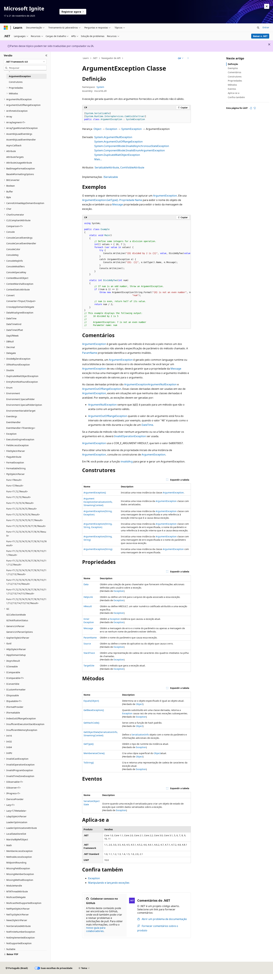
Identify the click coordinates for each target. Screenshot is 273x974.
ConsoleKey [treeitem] (12, 254)
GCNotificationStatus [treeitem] (17, 620)
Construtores (235, 76)
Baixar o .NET (260, 36)
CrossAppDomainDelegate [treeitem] (20, 306)
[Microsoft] (6, 28)
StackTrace (89, 652)
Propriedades (235, 80)
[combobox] (25, 61)
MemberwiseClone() (94, 753)
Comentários (234, 72)
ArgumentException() (95, 492)
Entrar (266, 27)
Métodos (232, 84)
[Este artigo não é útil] (255, 108)
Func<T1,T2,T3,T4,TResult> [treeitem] (20, 502)
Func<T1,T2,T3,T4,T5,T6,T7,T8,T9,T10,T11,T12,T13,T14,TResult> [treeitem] (26, 581)
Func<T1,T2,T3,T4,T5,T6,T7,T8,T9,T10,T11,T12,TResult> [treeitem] (26, 562)
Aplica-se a (233, 92)
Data (86, 584)
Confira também (236, 97)
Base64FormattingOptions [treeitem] (20, 174)
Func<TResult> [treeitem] (14, 479)
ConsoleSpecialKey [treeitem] (16, 272)
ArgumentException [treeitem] (20, 76)
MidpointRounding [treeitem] (16, 862)
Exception (111, 129)
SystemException (131, 129)
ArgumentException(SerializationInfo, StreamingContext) (98, 502)
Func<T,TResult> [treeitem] (14, 485)
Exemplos (233, 68)
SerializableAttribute (107, 167)
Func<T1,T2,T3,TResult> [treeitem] (18, 497)
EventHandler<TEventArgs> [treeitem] (20, 427)
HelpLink (88, 596)
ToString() (89, 762)
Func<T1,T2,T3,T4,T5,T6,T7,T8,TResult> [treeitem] (26, 526)
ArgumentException (165, 195)
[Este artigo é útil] (251, 108)
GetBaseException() (94, 710)
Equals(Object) (91, 700)
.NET (95, 58)
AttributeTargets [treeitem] (15, 156)
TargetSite (89, 665)
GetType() (89, 743)
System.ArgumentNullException (113, 137)
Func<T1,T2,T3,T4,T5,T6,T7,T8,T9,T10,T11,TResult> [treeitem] (26, 552)
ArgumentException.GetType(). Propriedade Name (112, 200)
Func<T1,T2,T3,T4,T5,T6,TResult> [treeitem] (23, 514)
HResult (88, 606)
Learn (86, 58)
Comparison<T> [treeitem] (14, 226)
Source (87, 643)
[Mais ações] (188, 58)
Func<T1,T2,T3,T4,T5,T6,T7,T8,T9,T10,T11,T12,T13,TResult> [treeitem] (26, 572)
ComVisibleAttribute (132, 167)
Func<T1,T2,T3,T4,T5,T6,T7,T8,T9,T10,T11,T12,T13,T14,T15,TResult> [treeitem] (26, 591)
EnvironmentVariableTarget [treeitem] (20, 410)
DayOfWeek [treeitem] (12, 335)
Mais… (98, 159)
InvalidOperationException (130, 436)
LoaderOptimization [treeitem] (16, 822)
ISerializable (110, 177)
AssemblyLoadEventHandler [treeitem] (21, 139)
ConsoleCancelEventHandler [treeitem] (21, 243)
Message (117, 204)
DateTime (147, 425)
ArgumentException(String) (98, 549)
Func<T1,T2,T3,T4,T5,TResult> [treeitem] (21, 508)
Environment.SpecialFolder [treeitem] (20, 399)
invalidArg (127, 461)
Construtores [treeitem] (16, 81)
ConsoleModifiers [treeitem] (15, 266)
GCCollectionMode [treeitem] (16, 614)
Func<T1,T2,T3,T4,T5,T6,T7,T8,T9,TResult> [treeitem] (26, 533)
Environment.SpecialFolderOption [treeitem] (24, 404)
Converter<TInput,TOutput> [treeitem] (21, 301)
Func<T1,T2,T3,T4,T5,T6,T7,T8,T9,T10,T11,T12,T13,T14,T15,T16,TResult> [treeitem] (26, 601)
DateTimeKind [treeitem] (13, 324)
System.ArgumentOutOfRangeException (118, 141)
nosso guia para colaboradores (95, 929)
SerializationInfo (140, 734)
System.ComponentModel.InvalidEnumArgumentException (129, 150)
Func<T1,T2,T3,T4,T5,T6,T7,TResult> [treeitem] (24, 520)
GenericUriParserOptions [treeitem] (19, 631)
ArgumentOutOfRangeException (101, 389)
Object (97, 129)
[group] (136, 274)
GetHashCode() (91, 722)
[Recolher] (46, 55)
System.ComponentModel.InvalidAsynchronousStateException (131, 146)
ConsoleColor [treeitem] (13, 249)
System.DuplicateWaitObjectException (117, 155)
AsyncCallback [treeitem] (13, 145)
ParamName (89, 353)
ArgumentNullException (162, 384)
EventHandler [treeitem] (13, 422)
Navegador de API (111, 58)
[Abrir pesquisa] (258, 27)
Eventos (232, 88)
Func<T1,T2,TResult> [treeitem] (17, 491)
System (100, 86)
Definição (233, 64)
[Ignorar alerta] (266, 6)
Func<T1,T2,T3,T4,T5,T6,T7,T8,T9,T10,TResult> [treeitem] (26, 543)
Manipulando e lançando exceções (108, 882)
